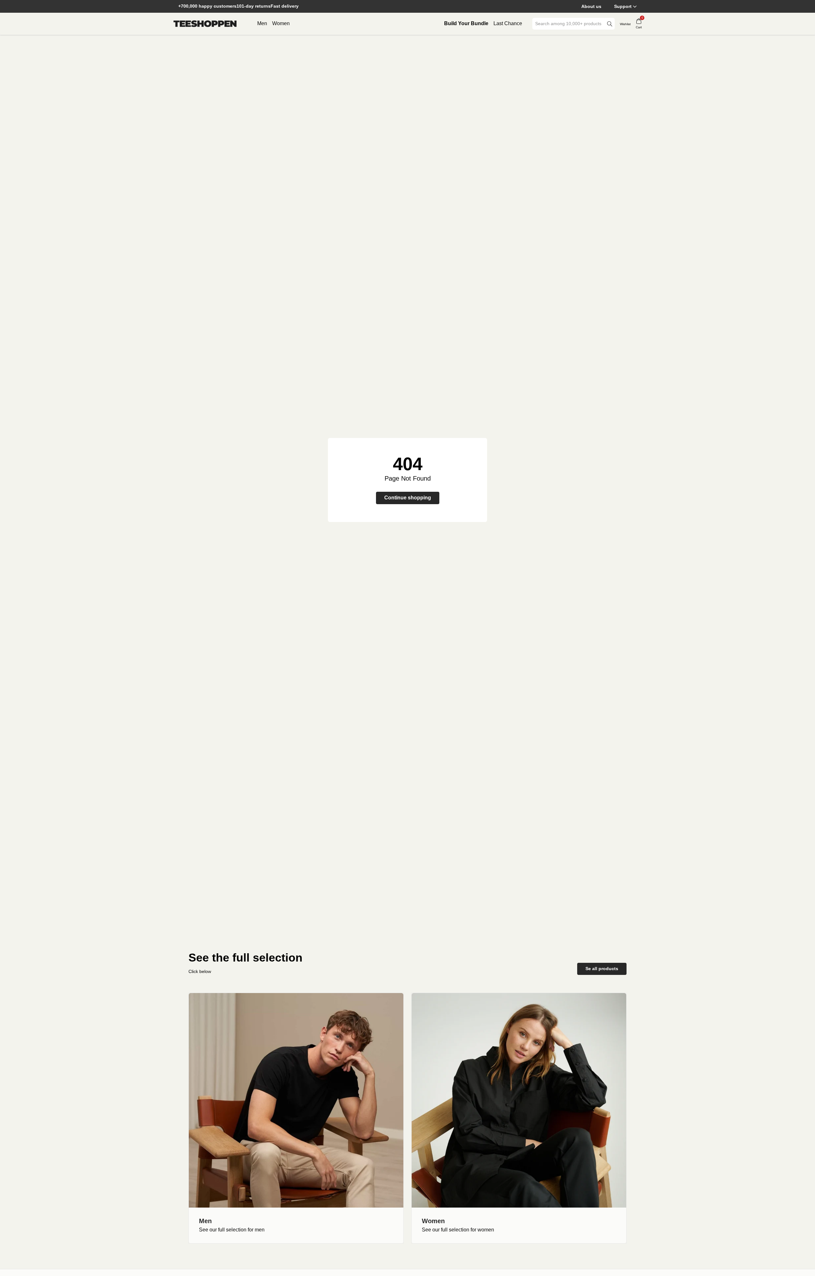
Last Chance (507, 23)
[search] (610, 24)
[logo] (205, 23)
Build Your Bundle (466, 23)
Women (281, 23)
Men (262, 23)
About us (591, 6)
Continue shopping (407, 497)
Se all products (601, 968)
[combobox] (569, 24)
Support (623, 6)
